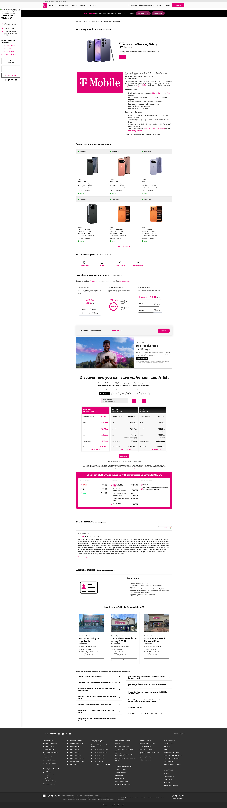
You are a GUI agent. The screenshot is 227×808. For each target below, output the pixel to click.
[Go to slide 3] (144, 69)
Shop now (122, 57)
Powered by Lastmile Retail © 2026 (113, 805)
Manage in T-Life (143, 13)
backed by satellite (135, 131)
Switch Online (158, 13)
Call (10, 68)
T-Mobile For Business (7, 51)
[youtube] (12, 80)
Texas (87, 21)
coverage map (124, 281)
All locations (79, 21)
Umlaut (92, 281)
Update (163, 330)
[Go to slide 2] (115, 69)
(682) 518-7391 (118, 649)
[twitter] (9, 80)
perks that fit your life (132, 87)
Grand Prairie (96, 21)
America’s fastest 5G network (154, 128)
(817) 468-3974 (86, 649)
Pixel (168, 93)
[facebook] (6, 80)
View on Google (84, 557)
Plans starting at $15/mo (8, 54)
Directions (11, 61)
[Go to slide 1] (87, 69)
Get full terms (160, 362)
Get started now (142, 358)
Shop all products (124, 246)
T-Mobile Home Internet (8, 45)
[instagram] (16, 80)
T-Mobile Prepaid (6, 48)
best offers (144, 85)
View (91, 660)
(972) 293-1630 (151, 649)
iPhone (154, 93)
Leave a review (163, 527)
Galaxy (160, 93)
